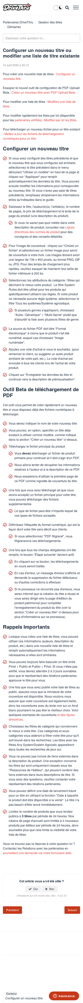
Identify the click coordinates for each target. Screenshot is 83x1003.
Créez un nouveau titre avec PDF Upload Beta (43, 92)
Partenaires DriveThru (18, 22)
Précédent (12, 910)
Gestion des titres (50, 22)
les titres (60, 120)
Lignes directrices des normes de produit (44, 229)
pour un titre (33, 136)
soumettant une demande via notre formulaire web (37, 853)
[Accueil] (17, 7)
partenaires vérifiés (28, 120)
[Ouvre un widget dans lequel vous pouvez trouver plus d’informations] (64, 996)
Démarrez (14, 27)
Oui (35, 889)
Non (51, 889)
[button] (75, 7)
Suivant (72, 910)
